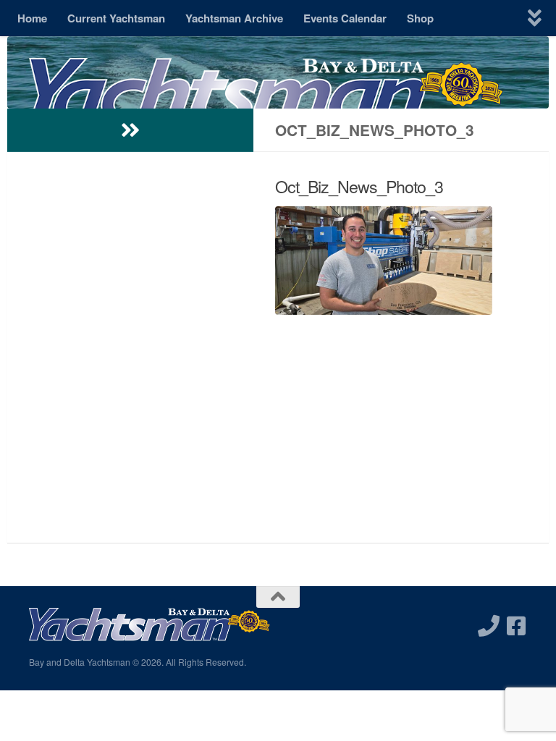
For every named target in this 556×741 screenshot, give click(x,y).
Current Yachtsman (116, 18)
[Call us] (489, 626)
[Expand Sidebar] (130, 130)
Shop (420, 18)
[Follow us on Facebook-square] (516, 626)
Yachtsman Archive (234, 18)
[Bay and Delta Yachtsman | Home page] (266, 105)
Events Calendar (345, 18)
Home (32, 18)
